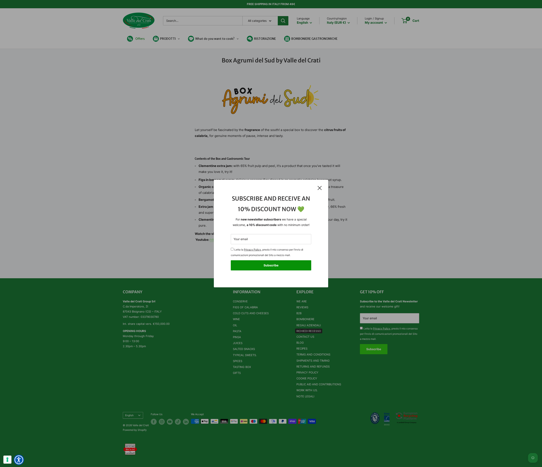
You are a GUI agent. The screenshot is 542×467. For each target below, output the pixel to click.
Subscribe (271, 265)
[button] (19, 460)
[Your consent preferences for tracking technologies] (7, 460)
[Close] (320, 188)
